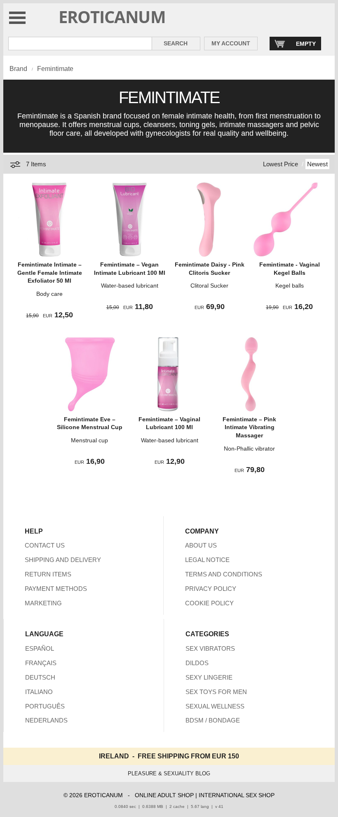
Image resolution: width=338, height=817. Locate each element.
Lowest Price (280, 164)
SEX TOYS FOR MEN (216, 691)
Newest (317, 164)
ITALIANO (39, 691)
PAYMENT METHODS (56, 588)
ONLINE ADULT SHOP (164, 795)
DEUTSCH (40, 677)
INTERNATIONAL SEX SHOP (237, 795)
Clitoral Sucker (209, 285)
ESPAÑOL (39, 648)
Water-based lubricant (129, 285)
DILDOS (197, 662)
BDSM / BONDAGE (212, 720)
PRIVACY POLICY (210, 588)
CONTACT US (45, 545)
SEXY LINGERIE (208, 677)
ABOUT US (201, 545)
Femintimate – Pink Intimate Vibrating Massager (249, 427)
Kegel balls (289, 285)
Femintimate (55, 68)
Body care (49, 293)
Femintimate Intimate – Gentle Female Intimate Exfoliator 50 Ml (49, 272)
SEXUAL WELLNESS (214, 706)
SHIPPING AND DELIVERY (63, 559)
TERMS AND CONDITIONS (223, 574)
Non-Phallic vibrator (249, 448)
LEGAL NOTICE (207, 559)
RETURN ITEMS (48, 574)
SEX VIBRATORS (210, 648)
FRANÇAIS (40, 662)
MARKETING (43, 603)
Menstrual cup (89, 440)
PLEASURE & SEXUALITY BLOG (169, 773)
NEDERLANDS (46, 720)
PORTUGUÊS (45, 706)
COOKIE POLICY (209, 603)
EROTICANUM (112, 16)
